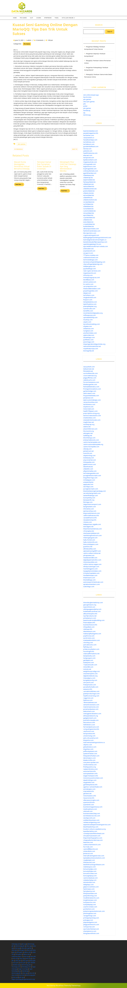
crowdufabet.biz (89, 224)
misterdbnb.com (89, 851)
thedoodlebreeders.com (91, 289)
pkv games (21, 144)
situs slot (32, 973)
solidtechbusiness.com (91, 820)
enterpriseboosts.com (91, 440)
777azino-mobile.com (90, 255)
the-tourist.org (88, 431)
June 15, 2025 (19, 40)
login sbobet (31, 962)
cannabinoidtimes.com (91, 691)
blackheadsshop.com (90, 827)
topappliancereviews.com (92, 571)
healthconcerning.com (91, 696)
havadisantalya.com (90, 140)
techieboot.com (88, 144)
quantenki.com (88, 805)
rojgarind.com (88, 698)
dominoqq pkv (20, 946)
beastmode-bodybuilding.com (94, 620)
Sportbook (48, 18)
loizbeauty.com (88, 458)
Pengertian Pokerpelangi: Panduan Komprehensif (96, 69)
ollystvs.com (87, 745)
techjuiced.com (88, 158)
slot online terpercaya (91, 95)
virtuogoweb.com (89, 164)
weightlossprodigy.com (91, 671)
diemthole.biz (88, 467)
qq (84, 113)
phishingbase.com (89, 913)
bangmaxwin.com (89, 507)
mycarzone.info (88, 798)
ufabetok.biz (87, 220)
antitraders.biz (88, 249)
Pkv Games (23, 18)
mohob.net (87, 669)
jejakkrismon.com (89, 464)
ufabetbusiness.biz (90, 189)
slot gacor (22, 950)
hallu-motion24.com (90, 542)
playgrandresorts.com (91, 925)
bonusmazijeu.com (90, 869)
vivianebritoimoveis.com (91, 420)
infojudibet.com (88, 627)
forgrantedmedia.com (91, 396)
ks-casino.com (88, 284)
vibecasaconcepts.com (91, 800)
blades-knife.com (89, 760)
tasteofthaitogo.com (90, 495)
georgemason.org (89, 605)
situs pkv (14, 950)
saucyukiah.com (89, 367)
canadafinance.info (90, 518)
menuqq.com (16, 944)
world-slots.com (89, 638)
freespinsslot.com (89, 685)
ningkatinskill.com (89, 297)
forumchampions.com (91, 382)
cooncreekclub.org (90, 376)
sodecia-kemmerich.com (92, 845)
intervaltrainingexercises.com (93, 856)
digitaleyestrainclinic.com (92, 560)
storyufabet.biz (88, 213)
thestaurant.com (89, 862)
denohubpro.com (89, 758)
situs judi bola (31, 950)
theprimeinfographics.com (92, 838)
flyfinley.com (87, 647)
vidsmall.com (88, 811)
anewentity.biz (88, 482)
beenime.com (88, 842)
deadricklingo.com (89, 780)
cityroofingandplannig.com (92, 264)
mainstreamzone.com (91, 707)
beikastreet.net (88, 369)
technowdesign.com (90, 260)
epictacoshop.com (89, 511)
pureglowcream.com (90, 489)
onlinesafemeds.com (90, 171)
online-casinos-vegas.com (92, 564)
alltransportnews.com (91, 229)
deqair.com (87, 293)
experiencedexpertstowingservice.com (97, 825)
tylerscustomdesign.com (92, 400)
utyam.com (87, 322)
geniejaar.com (88, 660)
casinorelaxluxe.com (90, 878)
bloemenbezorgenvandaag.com (94, 491)
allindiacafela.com (89, 549)
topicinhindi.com (89, 607)
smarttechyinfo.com (90, 674)
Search (99, 25)
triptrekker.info (88, 791)
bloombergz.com (89, 438)
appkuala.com (88, 484)
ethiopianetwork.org (90, 716)
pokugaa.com (88, 920)
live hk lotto (87, 97)
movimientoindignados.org (93, 313)
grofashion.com (89, 909)
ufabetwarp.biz (88, 175)
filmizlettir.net (88, 371)
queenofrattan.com (90, 754)
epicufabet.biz (88, 215)
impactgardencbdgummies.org (94, 344)
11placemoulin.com (90, 665)
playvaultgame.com (90, 922)
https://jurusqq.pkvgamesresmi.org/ (23, 979)
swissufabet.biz (88, 186)
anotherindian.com (90, 333)
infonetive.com (88, 509)
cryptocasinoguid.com (91, 235)
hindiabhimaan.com (90, 575)
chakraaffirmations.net (91, 654)
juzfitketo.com (88, 340)
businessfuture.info (90, 625)
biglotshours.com (89, 166)
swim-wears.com (89, 393)
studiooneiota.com (90, 765)
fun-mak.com (88, 847)
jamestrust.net (88, 451)
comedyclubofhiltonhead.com (93, 833)
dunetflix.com (88, 311)
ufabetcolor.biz (88, 193)
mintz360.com (88, 667)
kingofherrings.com (90, 478)
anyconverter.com (89, 460)
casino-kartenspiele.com (92, 442)
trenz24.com (87, 453)
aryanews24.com (89, 251)
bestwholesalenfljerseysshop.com (95, 242)
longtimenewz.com (90, 900)
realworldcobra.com (90, 769)
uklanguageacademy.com (92, 609)
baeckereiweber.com (90, 131)
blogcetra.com (88, 740)
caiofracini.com (88, 731)
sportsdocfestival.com (91, 929)
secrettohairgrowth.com (92, 493)
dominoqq (87, 115)
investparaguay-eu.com (91, 277)
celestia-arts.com (89, 380)
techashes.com (88, 135)
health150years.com (90, 411)
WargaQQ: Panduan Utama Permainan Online (97, 62)
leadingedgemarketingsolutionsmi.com (97, 237)
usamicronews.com (90, 907)
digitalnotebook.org (90, 676)
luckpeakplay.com (89, 905)
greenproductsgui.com (91, 694)
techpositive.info (89, 734)
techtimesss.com (89, 404)
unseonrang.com (89, 736)
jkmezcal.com (88, 853)
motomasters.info (89, 796)
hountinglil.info (88, 651)
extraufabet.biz (88, 195)
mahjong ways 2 (17, 956)
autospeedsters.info (90, 774)
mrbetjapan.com (89, 480)
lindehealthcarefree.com (92, 611)
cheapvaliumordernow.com (93, 840)
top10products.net (90, 616)
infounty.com (88, 275)
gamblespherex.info (90, 785)
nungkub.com (88, 331)
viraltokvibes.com (89, 418)
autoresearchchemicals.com (93, 582)
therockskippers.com (90, 544)
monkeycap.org (88, 424)
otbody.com (87, 449)
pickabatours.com (89, 618)
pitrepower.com (88, 555)
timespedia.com (89, 462)
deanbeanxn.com (89, 631)
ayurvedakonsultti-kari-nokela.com (95, 246)
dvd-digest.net (88, 527)
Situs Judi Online (68, 18)
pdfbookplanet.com (90, 751)
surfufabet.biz (88, 204)
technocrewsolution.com (92, 416)
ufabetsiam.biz (88, 184)
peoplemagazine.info (90, 133)
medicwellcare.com (90, 809)
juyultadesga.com (89, 269)
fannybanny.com (89, 891)
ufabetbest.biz (88, 206)
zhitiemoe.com (88, 329)
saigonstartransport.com (92, 504)
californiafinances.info (91, 515)
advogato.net (88, 433)
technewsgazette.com (91, 473)
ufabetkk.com (88, 469)
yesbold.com (87, 151)
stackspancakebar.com (91, 533)
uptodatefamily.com (90, 317)
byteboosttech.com (90, 160)
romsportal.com (89, 927)
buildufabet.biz (88, 226)
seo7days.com (88, 487)
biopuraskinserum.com (91, 513)
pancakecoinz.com (89, 645)
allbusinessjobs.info (90, 614)
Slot (31, 18)
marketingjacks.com (90, 569)
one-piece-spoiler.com (91, 762)
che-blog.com (88, 642)
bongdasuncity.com (90, 680)
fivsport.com (87, 300)
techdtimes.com (89, 142)
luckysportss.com (89, 902)
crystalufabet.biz (89, 218)
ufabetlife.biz (88, 198)
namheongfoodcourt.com (92, 535)
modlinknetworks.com (91, 898)
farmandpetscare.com (91, 727)
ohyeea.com (87, 326)
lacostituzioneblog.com (91, 324)
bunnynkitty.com (89, 498)
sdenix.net (87, 427)
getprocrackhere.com (91, 887)
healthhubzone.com (90, 153)
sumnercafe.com (89, 309)
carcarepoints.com (90, 286)
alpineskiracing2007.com (92, 551)
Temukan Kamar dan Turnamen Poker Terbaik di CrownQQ (44, 165)
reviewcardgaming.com (91, 822)
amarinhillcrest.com (90, 429)
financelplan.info (89, 623)
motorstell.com (88, 409)
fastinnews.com (88, 889)
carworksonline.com (90, 402)
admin (29, 40)
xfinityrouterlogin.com (91, 567)
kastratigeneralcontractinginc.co (94, 240)
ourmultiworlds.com (90, 373)
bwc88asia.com (88, 280)
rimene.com (87, 522)
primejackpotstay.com (91, 918)
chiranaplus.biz (88, 531)
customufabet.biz (89, 211)
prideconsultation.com (91, 649)
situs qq (28, 946)
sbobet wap (16, 965)
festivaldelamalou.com (91, 387)
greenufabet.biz (89, 191)
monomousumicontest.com (93, 778)
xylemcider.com (88, 335)
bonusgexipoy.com (90, 876)
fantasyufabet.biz (89, 182)
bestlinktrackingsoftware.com (94, 865)
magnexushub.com (90, 162)
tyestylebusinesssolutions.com (94, 858)
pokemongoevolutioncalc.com (94, 911)
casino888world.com (90, 849)
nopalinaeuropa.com (90, 349)
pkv (84, 104)
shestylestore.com (89, 931)
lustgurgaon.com (89, 658)
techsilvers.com (88, 295)
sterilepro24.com (89, 818)
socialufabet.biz (88, 202)
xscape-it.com (88, 253)
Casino (38, 18)
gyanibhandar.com (89, 173)
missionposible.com (90, 562)
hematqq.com (26, 967)
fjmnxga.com (88, 502)
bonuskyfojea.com (89, 871)
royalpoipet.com (89, 860)
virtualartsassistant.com (91, 836)
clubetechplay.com (89, 880)
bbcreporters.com (89, 233)
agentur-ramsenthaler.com (92, 787)
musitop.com (88, 320)
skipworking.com (89, 455)
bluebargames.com (90, 384)
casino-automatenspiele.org (93, 444)
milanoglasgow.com (90, 538)
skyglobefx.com (88, 782)
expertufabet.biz (89, 180)
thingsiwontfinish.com (91, 933)
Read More (17, 184)
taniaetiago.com (89, 337)
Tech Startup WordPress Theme (58, 985)
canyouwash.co (88, 138)
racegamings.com (89, 916)
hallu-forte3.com (89, 540)
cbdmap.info (87, 629)
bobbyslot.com (88, 662)
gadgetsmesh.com (89, 718)
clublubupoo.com (89, 867)
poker (85, 106)
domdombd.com (89, 882)
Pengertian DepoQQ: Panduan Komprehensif (94, 55)
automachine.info (89, 771)
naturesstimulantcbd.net (92, 346)
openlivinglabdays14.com (92, 244)
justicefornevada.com (91, 720)
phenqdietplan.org (90, 306)
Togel (57, 18)
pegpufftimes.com (89, 378)
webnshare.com (89, 711)
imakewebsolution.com (91, 640)
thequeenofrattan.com (91, 756)
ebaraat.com (87, 155)
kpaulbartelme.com (90, 831)
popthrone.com (88, 636)
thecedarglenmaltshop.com (93, 603)
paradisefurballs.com (90, 687)
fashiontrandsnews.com (91, 231)
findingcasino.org (89, 767)
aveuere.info (87, 689)
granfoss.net (87, 547)
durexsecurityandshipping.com (94, 262)
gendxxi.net (87, 793)
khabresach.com (89, 578)
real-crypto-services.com (92, 271)
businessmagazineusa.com (92, 807)
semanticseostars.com (91, 705)
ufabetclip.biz (88, 178)
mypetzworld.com (89, 273)
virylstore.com (88, 407)
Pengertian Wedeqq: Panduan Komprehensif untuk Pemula (94, 48)
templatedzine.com (90, 302)
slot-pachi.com (88, 682)
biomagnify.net (88, 351)
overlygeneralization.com (92, 714)
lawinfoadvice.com (89, 304)
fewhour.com (88, 700)
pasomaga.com (88, 342)
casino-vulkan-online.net (92, 553)
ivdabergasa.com (89, 266)
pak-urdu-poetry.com (90, 738)
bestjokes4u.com (89, 656)
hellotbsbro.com (89, 725)
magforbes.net (88, 422)
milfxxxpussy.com (89, 315)
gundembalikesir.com (90, 146)
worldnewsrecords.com (91, 816)
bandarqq (86, 110)
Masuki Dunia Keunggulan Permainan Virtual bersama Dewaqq (21, 165)
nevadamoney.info (89, 520)
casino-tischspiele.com (91, 447)
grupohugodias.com (90, 291)
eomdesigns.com (89, 789)
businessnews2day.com (91, 813)
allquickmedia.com (90, 471)
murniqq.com (16, 967)
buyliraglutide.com (90, 169)
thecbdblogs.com (89, 580)
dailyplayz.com (88, 885)
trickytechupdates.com (91, 573)
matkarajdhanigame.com (92, 634)
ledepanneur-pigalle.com (92, 524)
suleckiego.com (88, 587)
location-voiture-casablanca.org (94, 829)
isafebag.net (87, 436)
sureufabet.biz (88, 209)
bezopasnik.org (88, 500)
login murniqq (23, 969)
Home (15, 18)
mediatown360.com (90, 558)
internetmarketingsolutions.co (94, 742)
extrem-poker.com (89, 282)
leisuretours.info (89, 722)
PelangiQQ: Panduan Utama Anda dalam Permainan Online (98, 75)
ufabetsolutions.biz (90, 200)
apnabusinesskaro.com (91, 584)
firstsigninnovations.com (92, 389)
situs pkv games (89, 102)
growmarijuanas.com (90, 709)
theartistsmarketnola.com (92, 529)
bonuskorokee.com (90, 873)
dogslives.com (88, 749)
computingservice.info (91, 729)
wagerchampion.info (90, 776)
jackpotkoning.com (90, 896)
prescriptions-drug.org (91, 413)
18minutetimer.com (90, 702)
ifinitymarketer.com (90, 893)
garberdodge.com (89, 391)
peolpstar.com (88, 398)
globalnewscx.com (89, 747)
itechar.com (87, 149)
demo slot (27, 952)
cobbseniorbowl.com (90, 257)
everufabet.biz (88, 222)
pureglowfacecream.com (92, 475)
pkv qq (24, 944)
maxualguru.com (89, 678)
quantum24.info (89, 802)
